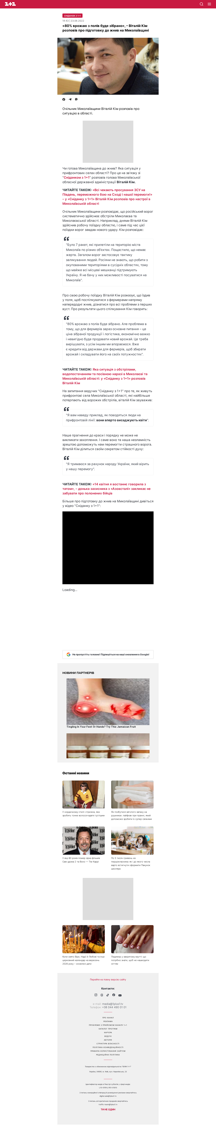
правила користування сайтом (108, 1051)
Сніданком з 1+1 (76, 177)
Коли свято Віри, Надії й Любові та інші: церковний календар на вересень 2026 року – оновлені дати (83, 960)
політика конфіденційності (108, 1047)
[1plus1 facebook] (113, 995)
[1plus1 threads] (102, 995)
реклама (108, 1021)
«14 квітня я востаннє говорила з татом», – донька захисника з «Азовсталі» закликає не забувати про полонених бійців (106, 488)
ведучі (108, 1036)
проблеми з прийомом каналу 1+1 (108, 1025)
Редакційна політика (108, 1055)
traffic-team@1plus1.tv (108, 1104)
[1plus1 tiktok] (107, 995)
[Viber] (76, 99)
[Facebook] (63, 99)
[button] (209, 4)
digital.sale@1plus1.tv (108, 1096)
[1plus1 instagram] (95, 995)
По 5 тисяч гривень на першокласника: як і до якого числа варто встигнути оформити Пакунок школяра (130, 863)
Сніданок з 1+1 (72, 15)
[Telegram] (70, 99)
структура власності (108, 1044)
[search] (201, 4)
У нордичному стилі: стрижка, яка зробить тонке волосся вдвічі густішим (83, 814)
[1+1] (10, 4)
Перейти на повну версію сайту (108, 979)
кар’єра (108, 1032)
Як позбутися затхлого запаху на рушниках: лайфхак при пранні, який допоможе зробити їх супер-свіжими (131, 815)
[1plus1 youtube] (120, 995)
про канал (108, 1018)
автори (108, 1040)
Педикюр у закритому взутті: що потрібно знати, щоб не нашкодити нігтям (130, 960)
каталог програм (108, 1029)
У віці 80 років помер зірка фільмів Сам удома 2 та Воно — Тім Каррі (81, 860)
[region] (108, 142)
